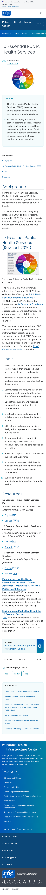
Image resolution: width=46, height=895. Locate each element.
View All (8, 771)
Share (39, 659)
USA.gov (15, 889)
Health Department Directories (16, 791)
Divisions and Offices (10, 33)
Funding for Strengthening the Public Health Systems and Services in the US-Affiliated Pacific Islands (22, 707)
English (8, 515)
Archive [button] (6, 864)
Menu (39, 24)
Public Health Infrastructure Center (17, 23)
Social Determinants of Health (16, 715)
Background (7, 161)
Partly (17, 674)
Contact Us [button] (8, 836)
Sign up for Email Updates (18, 829)
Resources (6, 177)
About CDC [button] (8, 843)
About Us (26, 33)
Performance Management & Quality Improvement (19, 806)
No (26, 674)
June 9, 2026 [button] (12, 63)
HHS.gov (5, 889)
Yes (6, 674)
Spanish (9, 520)
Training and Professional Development (20, 812)
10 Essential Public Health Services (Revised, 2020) (21, 166)
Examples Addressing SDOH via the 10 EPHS (22, 729)
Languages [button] (8, 857)
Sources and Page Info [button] (17, 659)
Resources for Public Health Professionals (21, 817)
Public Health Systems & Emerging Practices (22, 691)
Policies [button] (6, 850)
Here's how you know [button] (11, 7)
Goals (4, 172)
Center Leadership (11, 787)
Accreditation (9, 801)
